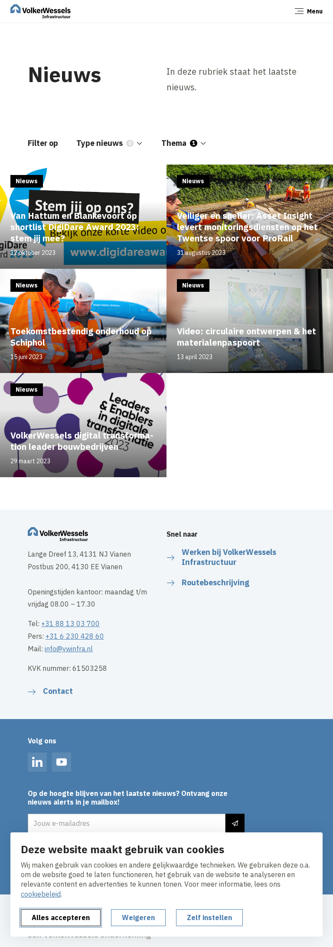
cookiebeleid (41, 894)
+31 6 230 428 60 (75, 636)
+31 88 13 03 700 (70, 623)
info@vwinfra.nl (69, 648)
